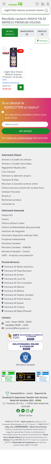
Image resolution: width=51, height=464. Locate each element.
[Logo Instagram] (27, 411)
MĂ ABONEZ (25, 131)
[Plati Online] (25, 415)
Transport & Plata (10, 179)
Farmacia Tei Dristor (14, 274)
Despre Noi (7, 215)
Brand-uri (6, 195)
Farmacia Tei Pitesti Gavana (17, 298)
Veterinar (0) (42, 32)
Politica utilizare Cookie (13, 223)
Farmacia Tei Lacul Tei (14, 278)
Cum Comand (8, 171)
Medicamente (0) (26, 32)
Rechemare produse (11, 199)
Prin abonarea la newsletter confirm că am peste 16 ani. (25, 116)
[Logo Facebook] (18, 411)
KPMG (38, 400)
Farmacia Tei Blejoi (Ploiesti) (17, 311)
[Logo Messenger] (23, 411)
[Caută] (46, 10)
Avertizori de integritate (13, 231)
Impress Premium (10, 82)
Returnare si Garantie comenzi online (20, 183)
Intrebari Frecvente (11, 191)
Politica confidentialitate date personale (21, 227)
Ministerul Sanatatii (11, 243)
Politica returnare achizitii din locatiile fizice (23, 187)
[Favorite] (37, 4)
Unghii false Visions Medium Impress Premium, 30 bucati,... (13, 74)
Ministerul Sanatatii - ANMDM (16, 247)
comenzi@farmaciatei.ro (17, 328)
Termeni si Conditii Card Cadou (17, 163)
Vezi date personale (25, 137)
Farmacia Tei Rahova (14, 286)
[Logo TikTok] (32, 411)
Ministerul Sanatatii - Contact (16, 251)
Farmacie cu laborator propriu (16, 175)
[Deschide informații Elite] (6, 53)
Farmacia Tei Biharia (14, 290)
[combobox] (25, 10)
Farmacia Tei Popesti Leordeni (18, 294)
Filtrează (43, 40)
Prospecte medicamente (13, 239)
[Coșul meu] (42, 4)
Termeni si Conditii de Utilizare (16, 159)
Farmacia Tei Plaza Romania (17, 270)
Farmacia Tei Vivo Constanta (18, 282)
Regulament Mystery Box (14, 167)
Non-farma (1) (10, 32)
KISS (4, 79)
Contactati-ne (8, 203)
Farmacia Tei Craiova (14, 306)
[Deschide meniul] (4, 4)
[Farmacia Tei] (15, 4)
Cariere (5, 219)
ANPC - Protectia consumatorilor (17, 255)
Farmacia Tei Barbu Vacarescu (18, 266)
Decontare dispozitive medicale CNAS (20, 235)
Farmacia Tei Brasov (14, 303)
